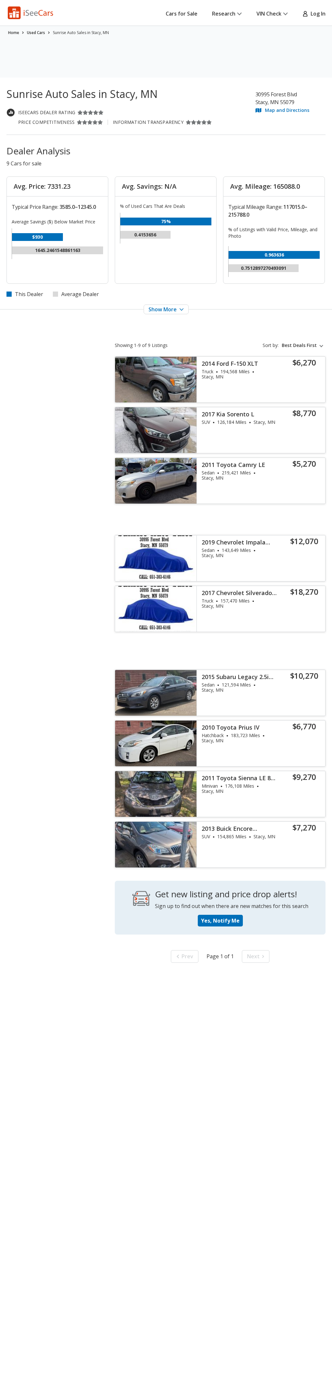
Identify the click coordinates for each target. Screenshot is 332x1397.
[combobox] (304, 345)
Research (223, 13)
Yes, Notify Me (220, 920)
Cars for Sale (181, 13)
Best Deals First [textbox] (299, 345)
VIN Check (268, 13)
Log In (317, 13)
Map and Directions (287, 110)
